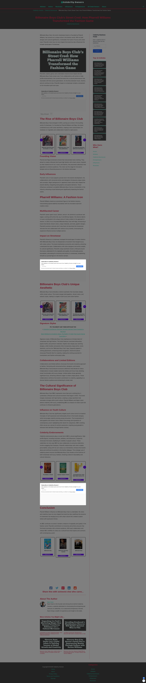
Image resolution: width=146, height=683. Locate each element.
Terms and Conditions (53, 676)
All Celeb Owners (93, 6)
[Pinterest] (63, 588)
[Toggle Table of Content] (50, 114)
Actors (50, 6)
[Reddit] (75, 588)
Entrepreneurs (80, 6)
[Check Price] (47, 151)
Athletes (43, 6)
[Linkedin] (69, 588)
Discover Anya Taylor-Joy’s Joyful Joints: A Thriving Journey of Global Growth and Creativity (50, 652)
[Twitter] (57, 588)
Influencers (69, 6)
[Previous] (41, 140)
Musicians (58, 6)
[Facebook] (51, 588)
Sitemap (53, 678)
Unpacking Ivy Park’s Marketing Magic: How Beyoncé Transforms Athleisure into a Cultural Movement (51, 634)
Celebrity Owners (38, 10)
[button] (143, 6)
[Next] (84, 140)
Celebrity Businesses (51, 10)
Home (53, 669)
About (104, 6)
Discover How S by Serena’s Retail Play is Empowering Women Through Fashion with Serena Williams (74, 652)
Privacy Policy (53, 674)
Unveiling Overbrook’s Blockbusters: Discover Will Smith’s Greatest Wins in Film (75, 633)
